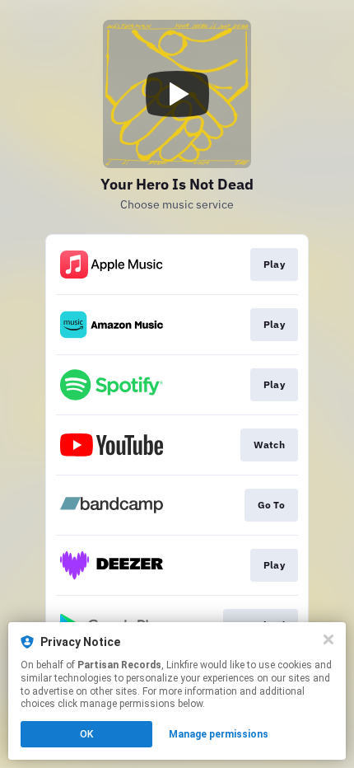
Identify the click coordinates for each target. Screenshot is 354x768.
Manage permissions (218, 734)
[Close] (328, 639)
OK (86, 734)
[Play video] (177, 94)
